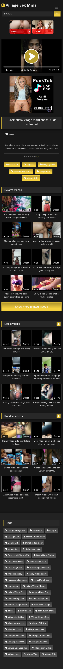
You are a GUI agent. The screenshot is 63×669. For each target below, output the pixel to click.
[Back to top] (54, 660)
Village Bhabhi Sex (40, 617)
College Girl (13, 536)
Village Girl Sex (39, 623)
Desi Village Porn (38, 561)
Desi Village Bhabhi (45, 555)
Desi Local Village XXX (18, 555)
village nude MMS (22, 171)
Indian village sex (16, 598)
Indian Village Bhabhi (35, 586)
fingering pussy (15, 574)
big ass (30, 164)
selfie (10, 611)
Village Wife (44, 171)
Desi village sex (15, 567)
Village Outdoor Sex (41, 635)
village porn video (16, 642)
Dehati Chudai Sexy (35, 536)
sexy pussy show (46, 611)
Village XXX (32, 178)
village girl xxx (48, 164)
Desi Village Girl (15, 561)
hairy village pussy (37, 574)
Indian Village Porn (40, 592)
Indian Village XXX (39, 598)
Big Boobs (37, 530)
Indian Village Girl (16, 592)
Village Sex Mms (20, 5)
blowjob (52, 530)
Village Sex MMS (39, 642)
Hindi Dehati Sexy (42, 580)
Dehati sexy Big (32, 549)
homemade (13, 586)
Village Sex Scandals (17, 648)
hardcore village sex (17, 580)
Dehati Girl (13, 543)
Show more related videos (31, 306)
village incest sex (36, 629)
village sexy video (43, 648)
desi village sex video (39, 567)
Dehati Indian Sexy (34, 543)
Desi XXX (13, 164)
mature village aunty (17, 604)
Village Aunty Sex (16, 617)
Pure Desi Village (42, 604)
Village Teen (13, 654)
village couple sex (16, 623)
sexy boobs (25, 611)
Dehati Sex (13, 549)
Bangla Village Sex (16, 530)
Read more (30, 156)
